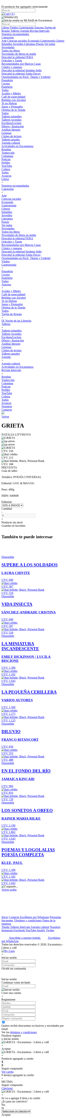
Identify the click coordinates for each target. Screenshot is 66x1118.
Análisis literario (10, 129)
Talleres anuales (10, 139)
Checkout (7, 1088)
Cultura (5, 169)
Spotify (41, 930)
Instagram (7, 930)
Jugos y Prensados (12, 106)
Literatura (30, 44)
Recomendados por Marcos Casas (21, 63)
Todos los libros (10, 50)
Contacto (6, 409)
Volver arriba (8, 889)
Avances (6, 175)
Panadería (7, 80)
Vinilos (14, 27)
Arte (4, 40)
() (12, 13)
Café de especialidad (13, 96)
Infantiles (7, 44)
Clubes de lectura (11, 136)
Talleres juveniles (11, 119)
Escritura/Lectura (11, 123)
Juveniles (18, 44)
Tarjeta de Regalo (11, 314)
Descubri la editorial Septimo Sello (21, 70)
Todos (5, 90)
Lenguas (6, 133)
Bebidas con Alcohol (13, 100)
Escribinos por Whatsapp (34, 917)
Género (60, 40)
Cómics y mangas (11, 67)
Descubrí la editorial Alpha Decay (21, 73)
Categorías (7, 37)
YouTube (6, 165)
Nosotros (6, 406)
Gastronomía (26, 27)
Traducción (7, 152)
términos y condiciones (23, 1032)
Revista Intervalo (40, 30)
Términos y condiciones (28, 920)
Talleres (15, 30)
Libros (5, 27)
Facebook (19, 930)
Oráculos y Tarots (11, 60)
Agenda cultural (10, 142)
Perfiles (5, 162)
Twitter (50, 930)
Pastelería (6, 86)
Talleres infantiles (11, 116)
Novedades (7, 47)
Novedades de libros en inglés (18, 53)
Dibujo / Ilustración (12, 126)
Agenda (25, 30)
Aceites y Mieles (11, 93)
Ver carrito (7, 1071)
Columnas (7, 156)
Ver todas (49, 44)
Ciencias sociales (17, 40)
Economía (34, 40)
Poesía (40, 44)
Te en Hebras (9, 103)
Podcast (5, 159)
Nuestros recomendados (15, 34)
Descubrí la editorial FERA (17, 57)
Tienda (5, 927)
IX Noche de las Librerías (16, 320)
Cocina (5, 83)
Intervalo (25, 927)
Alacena (39, 27)
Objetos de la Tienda (13, 109)
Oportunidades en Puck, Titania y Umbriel (25, 77)
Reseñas (6, 149)
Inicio (4, 917)
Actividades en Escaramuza (17, 146)
